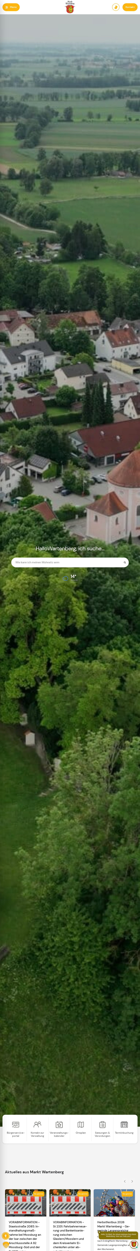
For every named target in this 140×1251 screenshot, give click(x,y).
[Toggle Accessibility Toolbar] (5, 1235)
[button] (11, 7)
